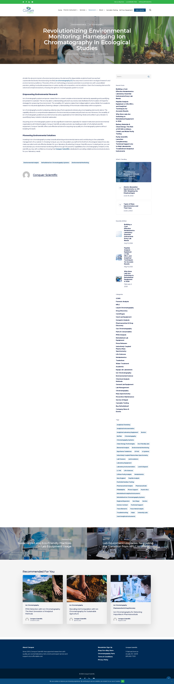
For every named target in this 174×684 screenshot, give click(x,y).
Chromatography (122, 391)
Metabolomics (121, 357)
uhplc (133, 512)
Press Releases (121, 343)
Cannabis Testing (122, 403)
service (144, 501)
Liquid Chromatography (125, 308)
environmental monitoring (80, 162)
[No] (172, 681)
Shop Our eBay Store (106, 650)
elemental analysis (123, 447)
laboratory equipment (124, 463)
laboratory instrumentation (126, 467)
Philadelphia (121, 489)
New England (121, 478)
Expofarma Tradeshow (124, 451)
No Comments (103, 54)
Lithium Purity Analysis (124, 474)
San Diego (136, 501)
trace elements (122, 509)
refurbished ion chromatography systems (55, 162)
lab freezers (121, 459)
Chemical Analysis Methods (122, 380)
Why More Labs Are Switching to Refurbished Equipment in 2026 (125, 117)
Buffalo (119, 436)
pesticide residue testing (125, 482)
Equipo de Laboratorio (124, 370)
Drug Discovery (121, 311)
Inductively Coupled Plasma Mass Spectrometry (123, 349)
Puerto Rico (145, 489)
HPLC (118, 304)
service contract (122, 505)
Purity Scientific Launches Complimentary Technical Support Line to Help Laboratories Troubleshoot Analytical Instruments (125, 144)
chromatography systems (125, 440)
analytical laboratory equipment (127, 432)
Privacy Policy (103, 660)
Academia (119, 367)
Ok (123, 681)
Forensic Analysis (122, 301)
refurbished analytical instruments (128, 493)
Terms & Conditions (105, 657)
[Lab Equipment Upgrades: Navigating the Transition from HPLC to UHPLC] (130, 543)
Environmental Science (78, 24)
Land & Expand (143, 467)
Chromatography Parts (106, 653)
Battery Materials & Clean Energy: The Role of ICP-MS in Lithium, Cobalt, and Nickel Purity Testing (125, 129)
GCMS (118, 298)
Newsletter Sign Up (105, 647)
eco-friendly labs (143, 444)
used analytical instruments (126, 516)
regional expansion (123, 501)
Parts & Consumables (124, 332)
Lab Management (122, 387)
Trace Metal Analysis (136, 509)
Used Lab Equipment (123, 317)
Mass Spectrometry (123, 394)
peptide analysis (133, 478)
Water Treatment (122, 363)
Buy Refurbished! (122, 406)
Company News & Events (122, 410)
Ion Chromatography (95, 24)
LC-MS (119, 470)
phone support (133, 489)
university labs (143, 512)
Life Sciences (121, 354)
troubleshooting (122, 512)
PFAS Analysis (121, 335)
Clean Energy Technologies (126, 444)
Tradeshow (120, 360)
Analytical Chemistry (123, 425)
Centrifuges (120, 314)
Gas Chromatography (124, 328)
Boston (143, 432)
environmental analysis (31, 162)
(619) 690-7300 (131, 656)
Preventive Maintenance (125, 397)
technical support (137, 505)
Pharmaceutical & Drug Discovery (124, 324)
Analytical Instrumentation (125, 428)
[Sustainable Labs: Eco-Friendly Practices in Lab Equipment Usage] (43, 543)
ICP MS (137, 451)
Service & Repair (122, 400)
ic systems (145, 451)
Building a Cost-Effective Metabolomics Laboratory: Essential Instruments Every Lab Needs (124, 93)
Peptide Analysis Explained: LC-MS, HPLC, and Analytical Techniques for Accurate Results (125, 106)
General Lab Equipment (124, 384)
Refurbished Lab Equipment (122, 339)
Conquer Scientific (72, 54)
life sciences (128, 470)
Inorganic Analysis (122, 320)
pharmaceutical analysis (125, 486)
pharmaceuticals (141, 486)
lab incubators (133, 459)
